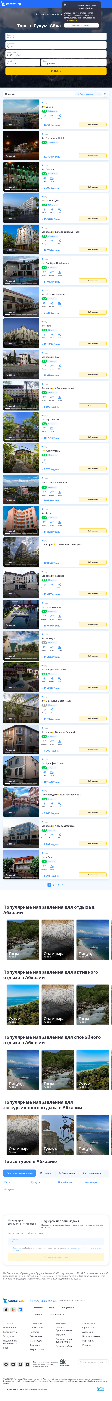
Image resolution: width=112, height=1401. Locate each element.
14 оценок (52, 611)
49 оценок (52, 424)
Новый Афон (65, 1182)
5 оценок (51, 830)
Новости (34, 1332)
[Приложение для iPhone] (6, 1309)
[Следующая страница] (67, 885)
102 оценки (53, 236)
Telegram (31, 1233)
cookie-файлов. (71, 20)
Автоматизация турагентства (64, 1340)
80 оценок (52, 267)
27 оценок (52, 487)
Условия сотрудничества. (59, 1381)
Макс (41, 1233)
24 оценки (52, 518)
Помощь (38, 1314)
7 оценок (51, 768)
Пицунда (9, 1189)
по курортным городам (20, 1173)
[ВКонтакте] (13, 1364)
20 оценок (52, 580)
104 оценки (53, 205)
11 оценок (52, 643)
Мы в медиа (36, 1340)
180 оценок (52, 174)
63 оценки (52, 392)
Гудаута (35, 1182)
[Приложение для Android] (13, 1309)
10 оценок (52, 705)
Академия (87, 1332)
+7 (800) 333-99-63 (16, 1233)
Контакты (35, 1345)
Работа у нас (36, 1336)
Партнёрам (88, 1340)
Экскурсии (8, 1336)
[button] (56, 36)
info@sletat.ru (68, 1307)
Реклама (86, 1345)
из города (45, 1173)
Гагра (7, 1182)
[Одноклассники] (20, 1364)
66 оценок (52, 361)
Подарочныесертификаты (10, 1342)
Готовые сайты (64, 1346)
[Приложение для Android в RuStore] (20, 1309)
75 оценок (52, 330)
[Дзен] (27, 1364)
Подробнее (42, 1389)
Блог (5, 1347)
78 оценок (52, 299)
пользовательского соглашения (89, 1379)
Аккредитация (37, 1349)
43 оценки (52, 455)
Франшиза (88, 1327)
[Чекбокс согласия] (9, 1249)
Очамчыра (91, 1182)
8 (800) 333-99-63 (43, 1301)
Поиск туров (9, 1327)
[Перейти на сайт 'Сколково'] (64, 1364)
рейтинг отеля (67, 1173)
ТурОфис (60, 1334)
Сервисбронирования (64, 1329)
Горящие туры (10, 1332)
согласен (17, 1248)
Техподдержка (56, 1314)
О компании (36, 1327)
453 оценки (53, 142)
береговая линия (91, 1173)
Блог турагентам (91, 1336)
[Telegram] (6, 1364)
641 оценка (52, 111)
